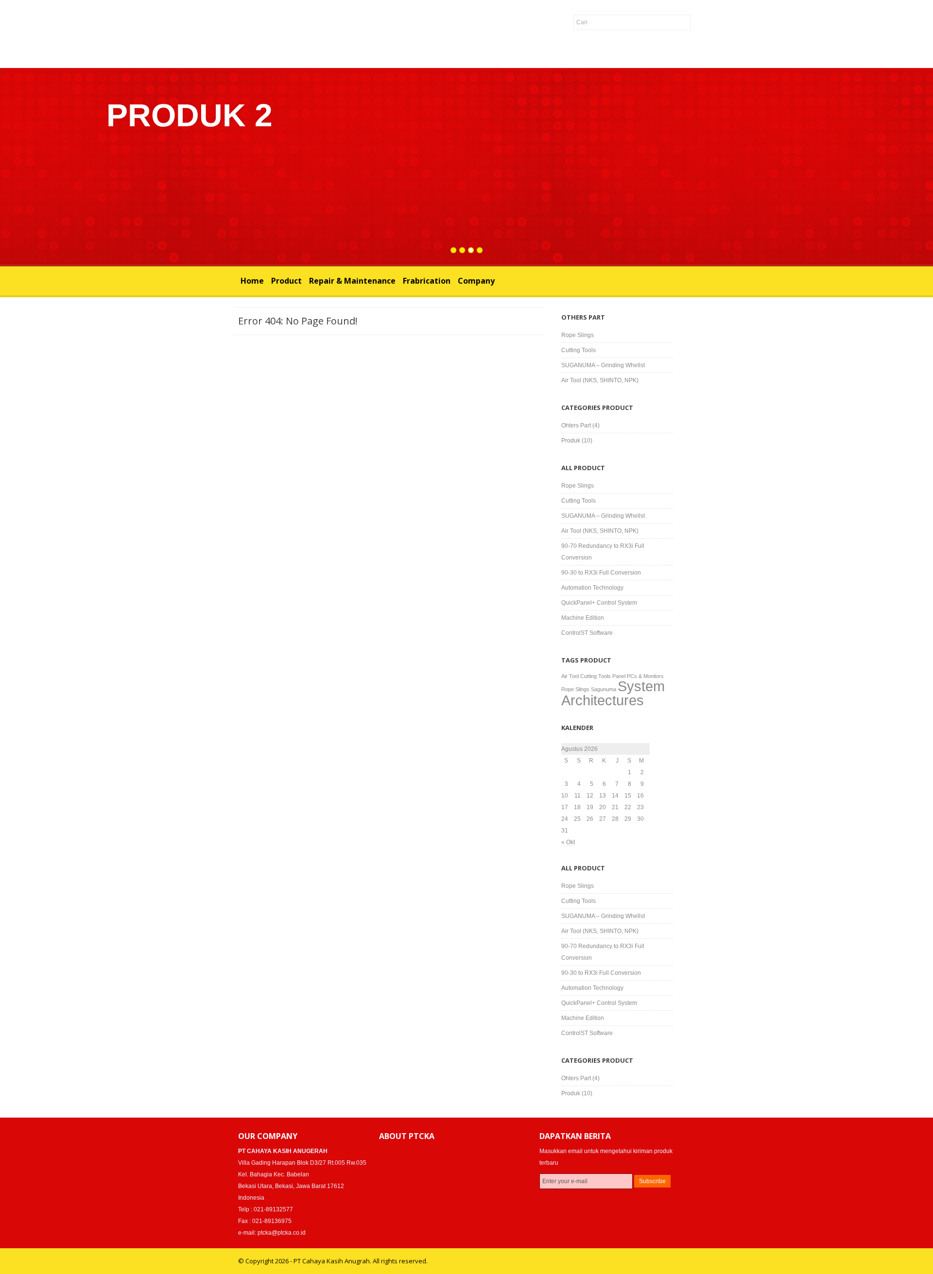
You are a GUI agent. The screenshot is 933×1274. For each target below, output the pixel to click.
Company (476, 280)
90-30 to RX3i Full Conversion (601, 572)
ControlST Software (587, 632)
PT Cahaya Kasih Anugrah (170, 35)
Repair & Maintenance (352, 280)
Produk (570, 440)
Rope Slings (577, 335)
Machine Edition (582, 617)
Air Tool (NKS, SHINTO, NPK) (600, 380)
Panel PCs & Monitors (638, 676)
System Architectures (613, 693)
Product (286, 280)
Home (252, 280)
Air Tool (570, 676)
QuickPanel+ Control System (599, 602)
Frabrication (426, 280)
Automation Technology (592, 587)
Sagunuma (603, 689)
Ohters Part (576, 425)
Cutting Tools (578, 350)
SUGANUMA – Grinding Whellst (603, 365)
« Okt (568, 842)
